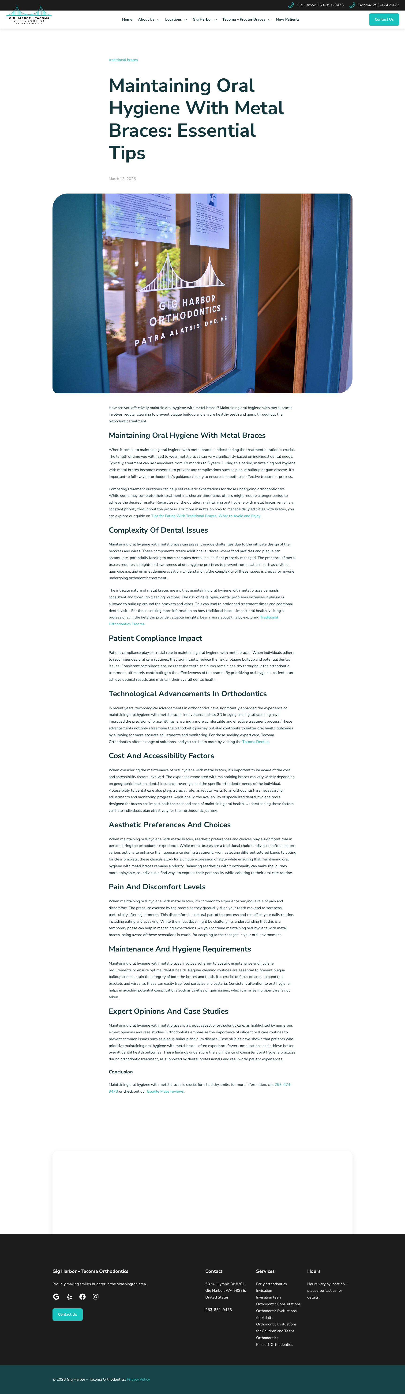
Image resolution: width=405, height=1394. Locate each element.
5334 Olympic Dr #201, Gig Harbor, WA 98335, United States (225, 1290)
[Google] (56, 1298)
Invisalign (264, 1290)
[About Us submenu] (158, 19)
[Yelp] (69, 1298)
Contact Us (384, 19)
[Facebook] (82, 1298)
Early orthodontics (271, 1284)
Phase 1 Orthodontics (274, 1344)
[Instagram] (95, 1298)
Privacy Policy (138, 1379)
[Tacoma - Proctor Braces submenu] (269, 19)
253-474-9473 (386, 5)
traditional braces (123, 59)
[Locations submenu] (186, 19)
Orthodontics (267, 1337)
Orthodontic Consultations (278, 1304)
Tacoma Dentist (255, 741)
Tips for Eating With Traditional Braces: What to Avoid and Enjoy (205, 516)
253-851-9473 (330, 5)
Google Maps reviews (165, 1091)
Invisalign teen (268, 1297)
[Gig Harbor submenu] (216, 19)
